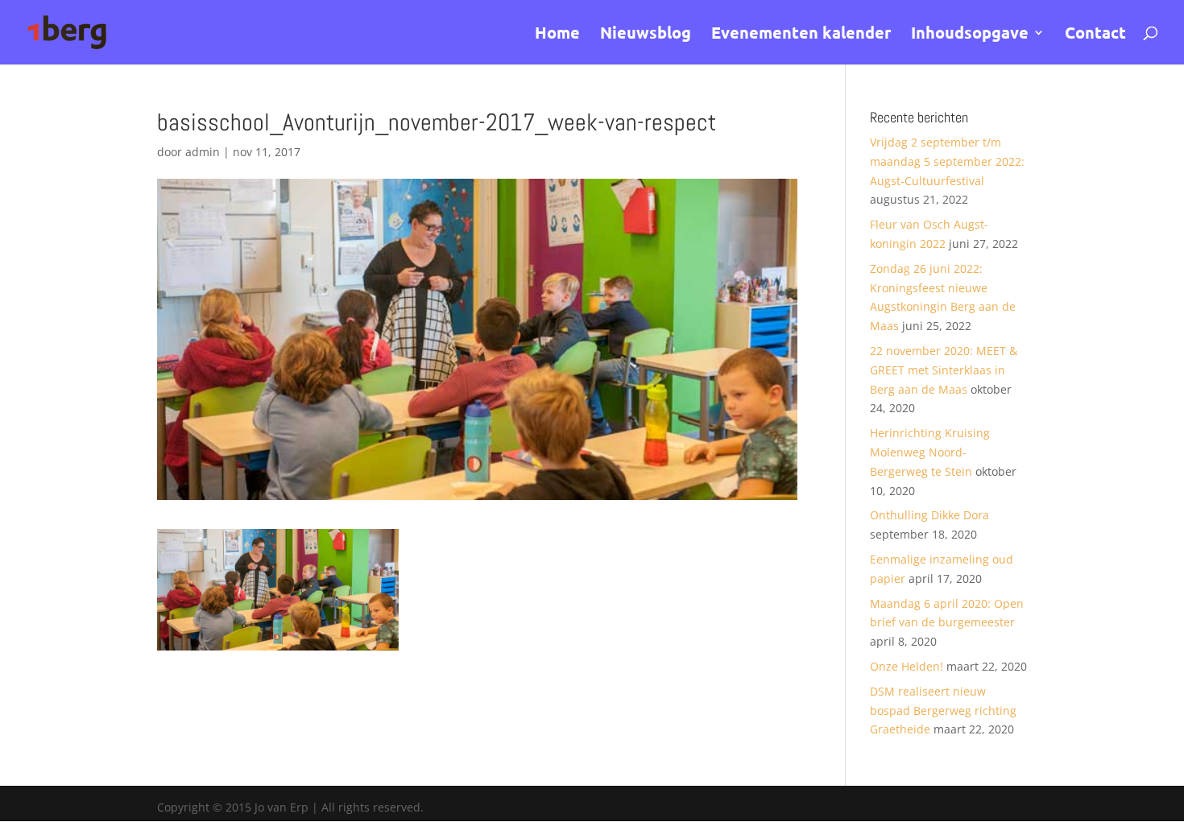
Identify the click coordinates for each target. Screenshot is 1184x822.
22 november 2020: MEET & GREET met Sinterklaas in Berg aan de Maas (943, 370)
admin (202, 151)
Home (557, 35)
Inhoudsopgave (970, 35)
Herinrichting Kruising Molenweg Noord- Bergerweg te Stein (930, 452)
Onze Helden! (906, 666)
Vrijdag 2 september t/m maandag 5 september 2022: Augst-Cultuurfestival (947, 161)
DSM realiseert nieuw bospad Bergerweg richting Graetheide (943, 710)
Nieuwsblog (645, 35)
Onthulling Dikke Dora (929, 515)
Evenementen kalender (801, 35)
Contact (1095, 35)
